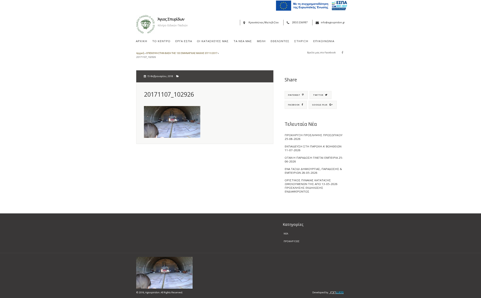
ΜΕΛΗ (261, 41)
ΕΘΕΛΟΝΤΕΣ (280, 41)
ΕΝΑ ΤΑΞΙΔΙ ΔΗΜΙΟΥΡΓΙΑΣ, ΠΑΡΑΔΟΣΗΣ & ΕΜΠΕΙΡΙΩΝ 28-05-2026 (313, 170)
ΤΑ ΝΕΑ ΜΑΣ (243, 41)
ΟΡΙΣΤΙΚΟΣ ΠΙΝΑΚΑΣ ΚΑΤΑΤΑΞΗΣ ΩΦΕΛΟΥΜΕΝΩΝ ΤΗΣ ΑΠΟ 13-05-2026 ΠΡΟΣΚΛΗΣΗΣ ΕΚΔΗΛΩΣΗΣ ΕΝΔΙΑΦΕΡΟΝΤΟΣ (311, 185)
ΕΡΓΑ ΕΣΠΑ (183, 41)
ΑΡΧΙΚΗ (141, 41)
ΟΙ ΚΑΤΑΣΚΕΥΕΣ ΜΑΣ (213, 41)
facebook (294, 105)
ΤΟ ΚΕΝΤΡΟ (161, 41)
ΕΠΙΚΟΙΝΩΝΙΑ (323, 41)
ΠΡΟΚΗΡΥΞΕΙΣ (292, 241)
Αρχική (140, 53)
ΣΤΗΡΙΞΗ (301, 41)
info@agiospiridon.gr (333, 22)
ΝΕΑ (286, 233)
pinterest (294, 95)
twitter (318, 95)
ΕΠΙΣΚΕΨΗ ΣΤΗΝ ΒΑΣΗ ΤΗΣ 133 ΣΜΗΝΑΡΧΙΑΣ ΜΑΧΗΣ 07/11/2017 (181, 53)
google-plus (319, 105)
